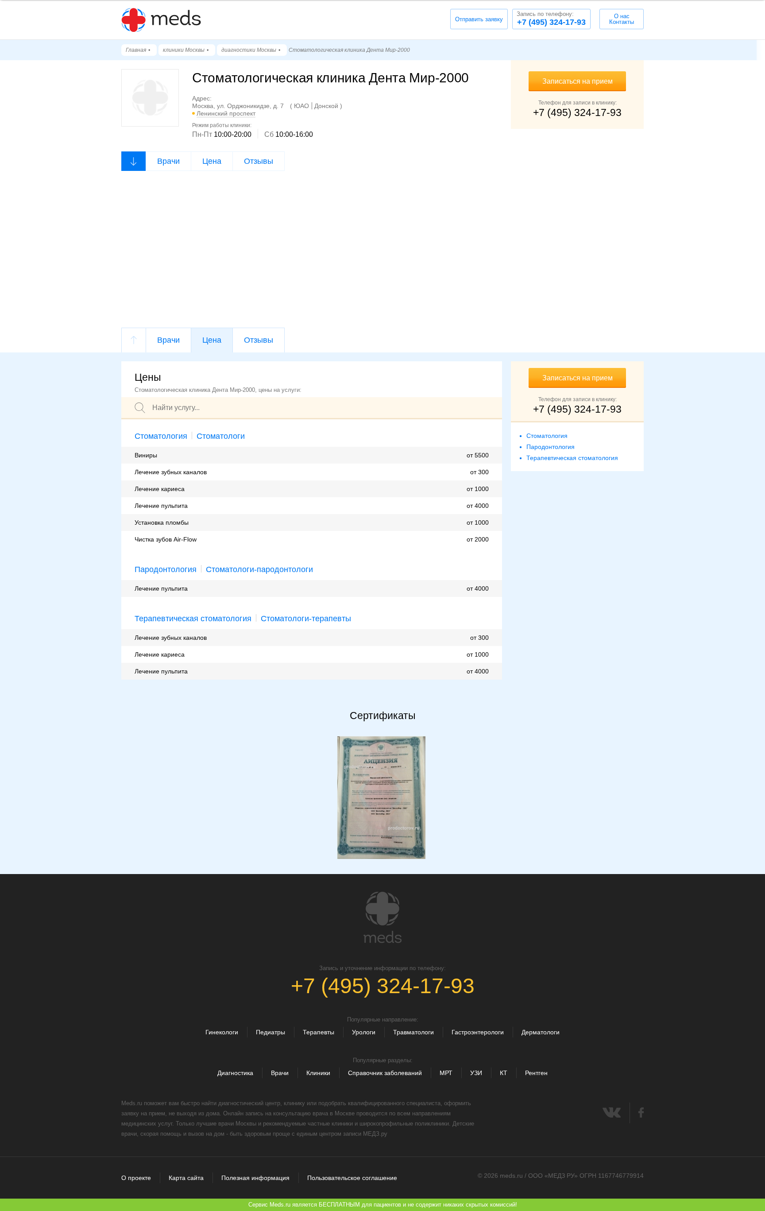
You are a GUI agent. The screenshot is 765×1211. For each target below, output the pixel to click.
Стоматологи (221, 436)
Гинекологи (221, 1032)
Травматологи (413, 1032)
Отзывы (258, 161)
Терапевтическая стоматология (193, 618)
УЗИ (476, 1072)
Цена (211, 161)
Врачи (168, 161)
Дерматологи (541, 1032)
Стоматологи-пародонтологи (259, 569)
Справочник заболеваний (385, 1072)
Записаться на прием (577, 81)
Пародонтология (166, 569)
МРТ (446, 1072)
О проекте (136, 1177)
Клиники (318, 1072)
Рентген (536, 1072)
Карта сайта (186, 1177)
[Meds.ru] (382, 917)
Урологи (363, 1032)
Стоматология (161, 436)
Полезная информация (255, 1177)
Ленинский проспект (226, 113)
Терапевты (318, 1032)
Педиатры (270, 1032)
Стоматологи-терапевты (306, 618)
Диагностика (235, 1072)
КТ (503, 1072)
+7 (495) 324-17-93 (551, 19)
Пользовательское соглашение (352, 1177)
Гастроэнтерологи (478, 1032)
